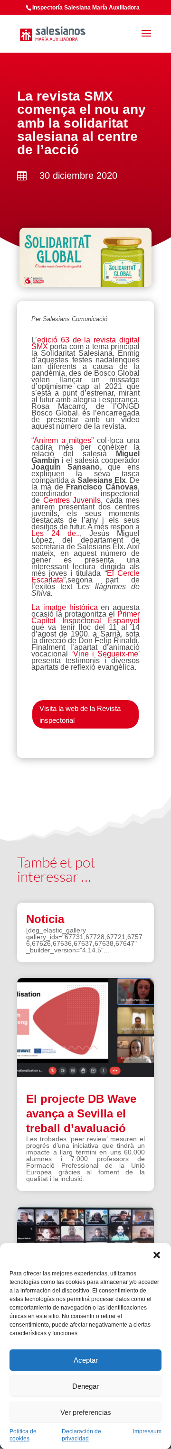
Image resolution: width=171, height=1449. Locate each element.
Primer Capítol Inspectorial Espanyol (85, 617)
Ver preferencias (85, 1412)
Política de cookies (23, 1435)
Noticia (45, 919)
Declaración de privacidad (81, 1435)
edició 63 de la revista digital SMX (85, 343)
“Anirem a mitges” (64, 440)
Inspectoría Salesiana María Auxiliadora (86, 7)
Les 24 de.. (55, 533)
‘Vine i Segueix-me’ (105, 654)
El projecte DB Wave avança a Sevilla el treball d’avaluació (81, 1113)
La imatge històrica (66, 607)
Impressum (147, 1431)
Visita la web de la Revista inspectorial (80, 714)
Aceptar (86, 1360)
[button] (157, 1255)
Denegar (85, 1386)
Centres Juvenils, (73, 500)
